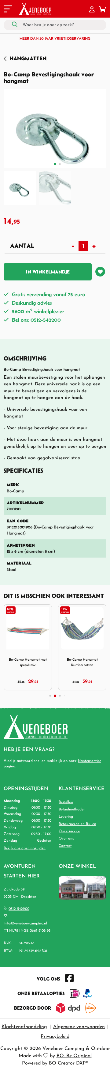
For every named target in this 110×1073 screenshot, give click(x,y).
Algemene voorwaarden (79, 1026)
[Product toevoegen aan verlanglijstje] (100, 272)
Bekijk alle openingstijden (25, 848)
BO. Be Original (74, 1056)
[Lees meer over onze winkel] (82, 887)
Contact (65, 846)
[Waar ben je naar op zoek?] (15, 25)
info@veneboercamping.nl (25, 923)
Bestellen (66, 802)
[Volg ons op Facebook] (69, 978)
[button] (92, 10)
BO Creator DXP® (68, 1063)
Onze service (69, 831)
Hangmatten (27, 58)
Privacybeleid (55, 1036)
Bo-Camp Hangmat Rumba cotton (82, 662)
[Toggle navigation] (7, 10)
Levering (66, 817)
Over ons (66, 838)
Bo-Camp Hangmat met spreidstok (28, 662)
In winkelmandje (48, 271)
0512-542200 (19, 909)
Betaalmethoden (72, 809)
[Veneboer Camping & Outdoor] (35, 9)
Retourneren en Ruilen (77, 824)
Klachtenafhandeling (24, 1026)
